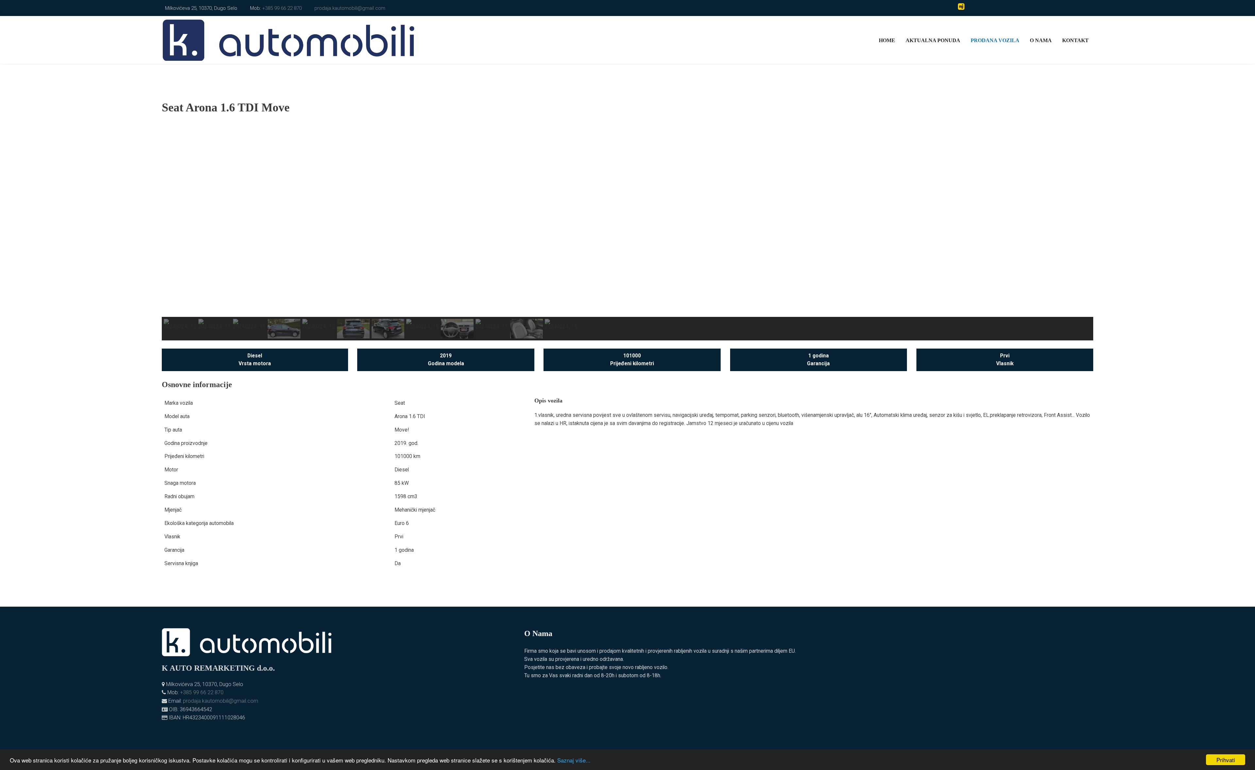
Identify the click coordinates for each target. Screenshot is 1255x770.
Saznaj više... (574, 760)
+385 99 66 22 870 (282, 8)
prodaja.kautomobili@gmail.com (349, 8)
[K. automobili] (289, 39)
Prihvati (1225, 760)
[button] (172, 219)
